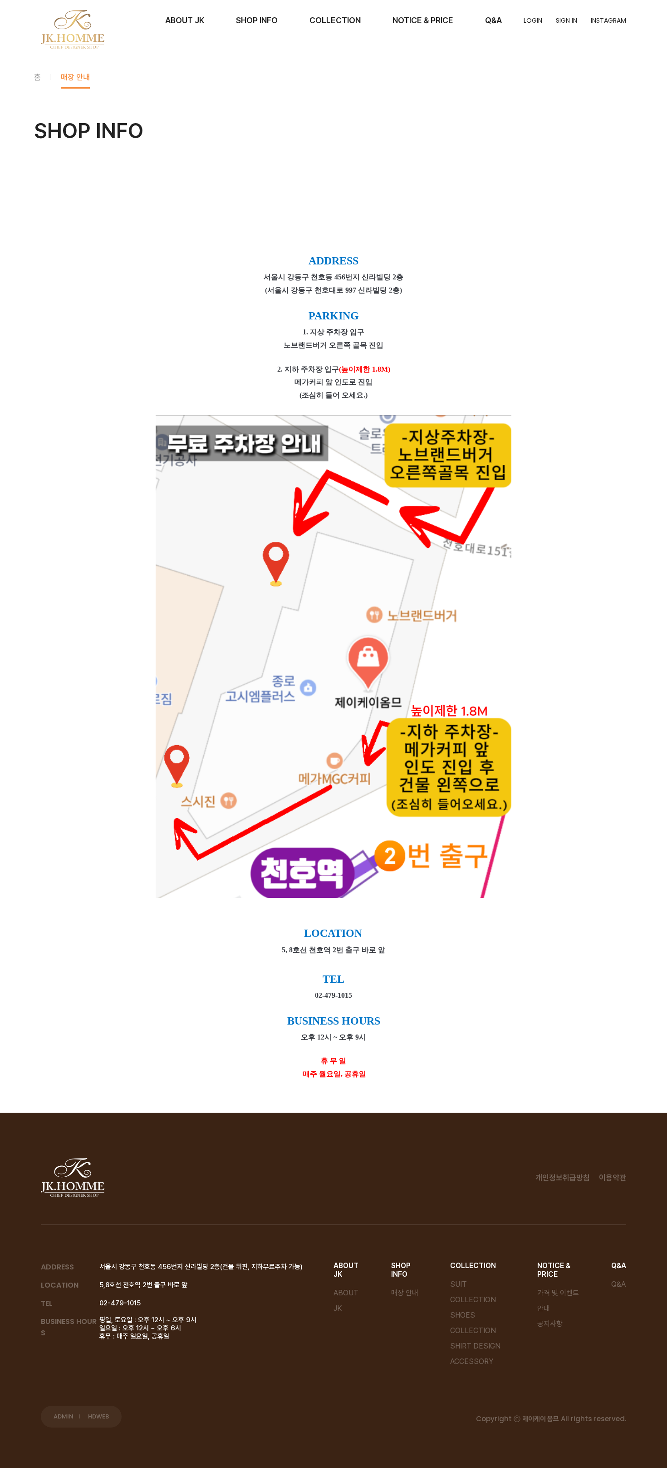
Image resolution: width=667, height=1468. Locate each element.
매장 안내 (75, 77)
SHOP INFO (257, 20)
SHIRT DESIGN (475, 1346)
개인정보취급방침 (562, 1177)
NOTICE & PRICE (422, 20)
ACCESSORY (471, 1361)
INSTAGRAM (608, 20)
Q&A (493, 20)
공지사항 (550, 1323)
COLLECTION (335, 20)
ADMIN (64, 1416)
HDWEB (98, 1416)
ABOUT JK (184, 20)
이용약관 (612, 1177)
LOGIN (533, 20)
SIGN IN (566, 20)
